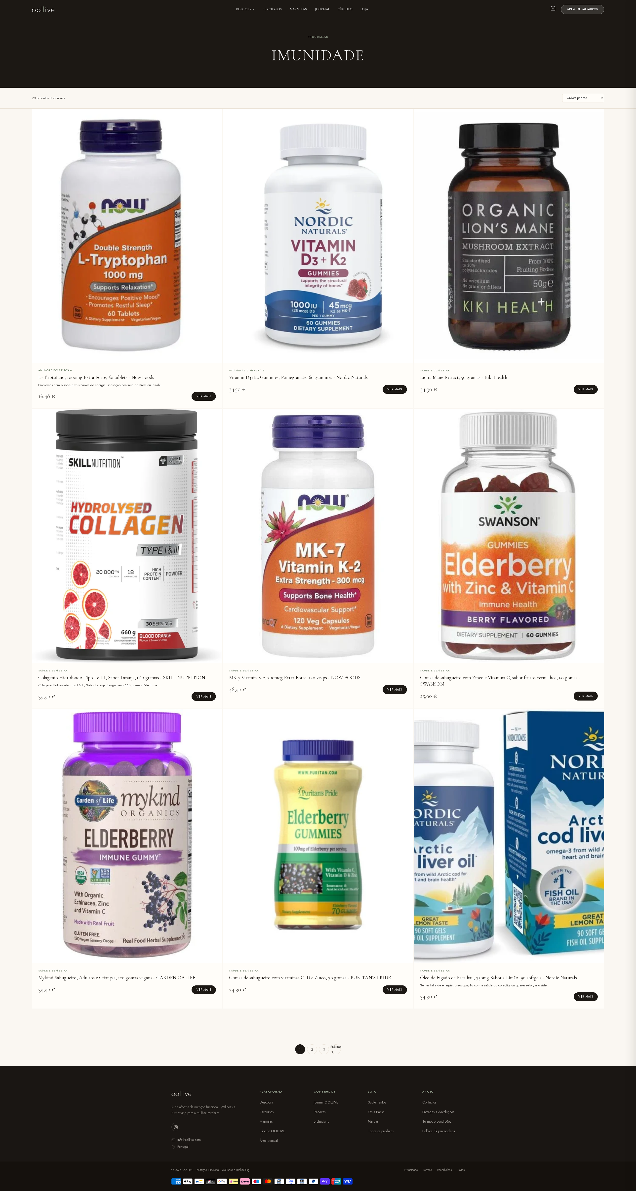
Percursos (272, 9)
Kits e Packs (376, 1111)
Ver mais (204, 396)
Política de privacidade (438, 1131)
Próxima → (336, 1049)
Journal (322, 9)
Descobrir (245, 9)
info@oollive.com (189, 1139)
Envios (461, 1170)
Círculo (345, 9)
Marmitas (298, 9)
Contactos (429, 1102)
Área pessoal (269, 1140)
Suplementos (377, 1102)
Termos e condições (436, 1121)
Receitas (319, 1111)
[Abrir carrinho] (553, 9)
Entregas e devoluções (438, 1111)
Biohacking (321, 1121)
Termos (427, 1170)
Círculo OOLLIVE (272, 1131)
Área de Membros (582, 9)
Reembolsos (444, 1170)
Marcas (373, 1121)
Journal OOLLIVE (326, 1102)
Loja (364, 9)
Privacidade (411, 1170)
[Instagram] (175, 1127)
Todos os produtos (381, 1131)
